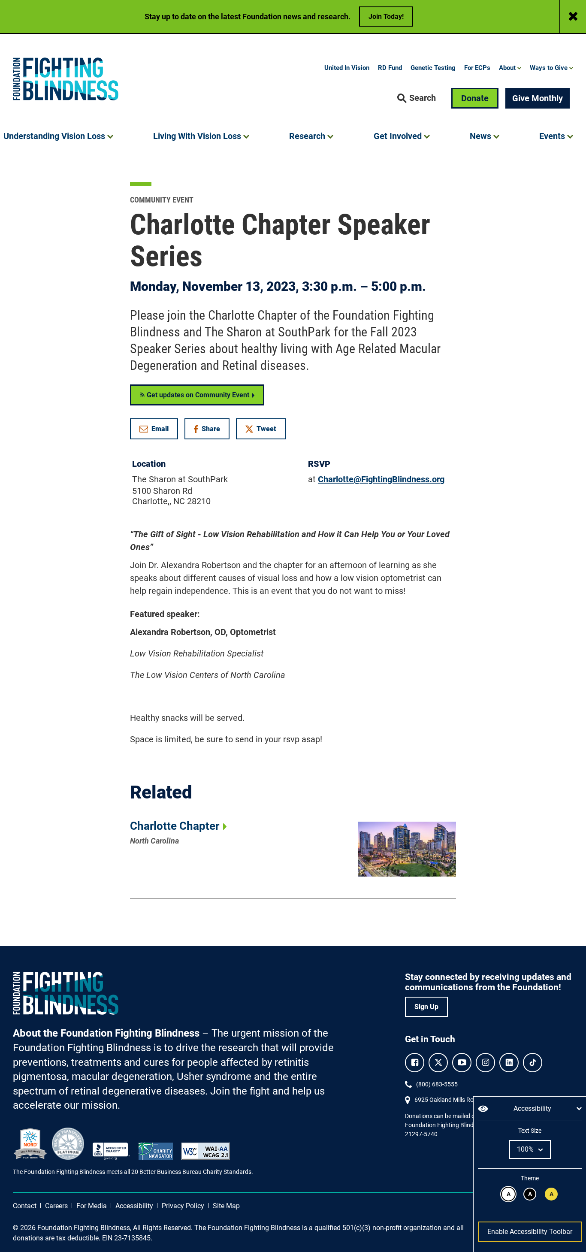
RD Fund (390, 68)
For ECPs (477, 68)
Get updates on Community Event (197, 395)
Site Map (226, 1206)
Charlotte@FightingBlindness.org (381, 479)
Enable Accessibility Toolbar (529, 1232)
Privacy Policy (183, 1206)
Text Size (529, 1130)
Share (211, 430)
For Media (91, 1206)
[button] (416, 98)
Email (160, 429)
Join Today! (386, 16)
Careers (56, 1206)
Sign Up (426, 1007)
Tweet (266, 429)
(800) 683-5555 (437, 1084)
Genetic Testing (433, 68)
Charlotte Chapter (174, 826)
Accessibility (134, 1206)
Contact (24, 1206)
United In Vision (346, 68)
